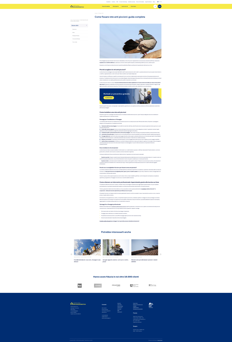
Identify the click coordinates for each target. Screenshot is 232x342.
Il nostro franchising (123, 1)
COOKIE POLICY (136, 307)
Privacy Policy (135, 303)
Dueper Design (160, 340)
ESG (117, 1)
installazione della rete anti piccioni (118, 206)
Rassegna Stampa (75, 35)
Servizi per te (115, 6)
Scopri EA (119, 303)
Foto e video (74, 42)
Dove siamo (133, 6)
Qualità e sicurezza (131, 1)
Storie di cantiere (120, 306)
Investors (113, 1)
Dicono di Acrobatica (140, 1)
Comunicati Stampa (76, 38)
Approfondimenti (148, 1)
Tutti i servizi (119, 304)
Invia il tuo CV (119, 311)
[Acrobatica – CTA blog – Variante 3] (130, 96)
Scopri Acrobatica (106, 6)
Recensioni (74, 29)
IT (159, 1)
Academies (108, 1)
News (154, 1)
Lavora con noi (125, 6)
